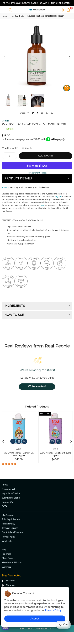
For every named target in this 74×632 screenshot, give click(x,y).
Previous (4, 57)
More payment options (37, 173)
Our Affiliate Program (12, 532)
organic (58, 196)
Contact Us (7, 502)
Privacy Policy (53, 610)
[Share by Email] (52, 112)
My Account (8, 515)
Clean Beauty (8, 558)
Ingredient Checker (11, 494)
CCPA (5, 506)
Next (69, 57)
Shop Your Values (10, 489)
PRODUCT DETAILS (18, 178)
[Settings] (62, 9)
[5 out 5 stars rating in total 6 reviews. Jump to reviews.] (10, 463)
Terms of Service (10, 528)
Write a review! (37, 386)
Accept (34, 618)
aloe (42, 205)
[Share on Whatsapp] (47, 112)
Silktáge (5, 121)
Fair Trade (6, 554)
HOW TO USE (14, 314)
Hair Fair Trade (17, 16)
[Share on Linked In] (42, 112)
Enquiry (28, 148)
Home (4, 16)
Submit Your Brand (11, 498)
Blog (4, 550)
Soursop (5, 187)
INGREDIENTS (14, 305)
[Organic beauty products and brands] (8, 273)
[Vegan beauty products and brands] (21, 273)
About (5, 485)
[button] (37, 628)
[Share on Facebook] (28, 112)
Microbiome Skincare (12, 563)
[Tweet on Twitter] (33, 112)
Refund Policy (8, 524)
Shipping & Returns (11, 519)
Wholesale (7, 541)
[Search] (10, 9)
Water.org (6, 567)
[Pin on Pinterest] (37, 112)
